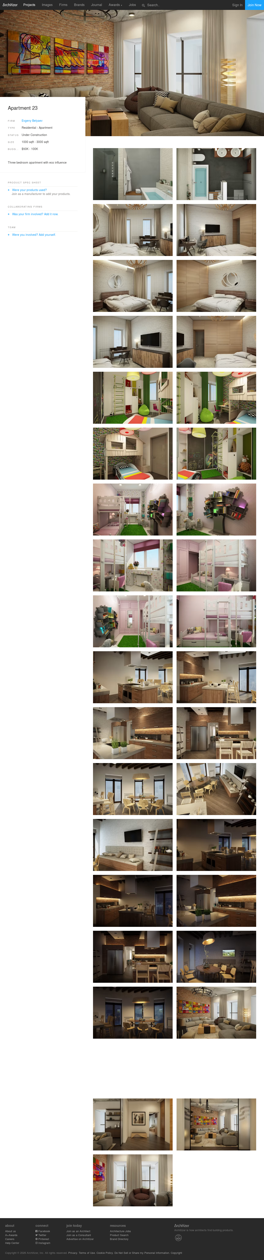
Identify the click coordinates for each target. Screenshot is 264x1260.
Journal (96, 4)
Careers (9, 1239)
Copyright (176, 1253)
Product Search (119, 1235)
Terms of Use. (87, 1253)
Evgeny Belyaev (32, 120)
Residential (29, 127)
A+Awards (11, 1235)
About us (10, 1231)
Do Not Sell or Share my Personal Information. (142, 1253)
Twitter (42, 1235)
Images (47, 4)
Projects (29, 4)
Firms (63, 4)
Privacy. (73, 1253)
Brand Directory (119, 1239)
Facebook (44, 1231)
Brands (79, 4)
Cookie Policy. (105, 1253)
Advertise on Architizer (80, 1239)
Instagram (44, 1243)
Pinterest (43, 1239)
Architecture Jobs (120, 1231)
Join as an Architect (78, 1231)
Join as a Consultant (78, 1235)
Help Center (12, 1243)
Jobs (132, 4)
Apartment (45, 127)
